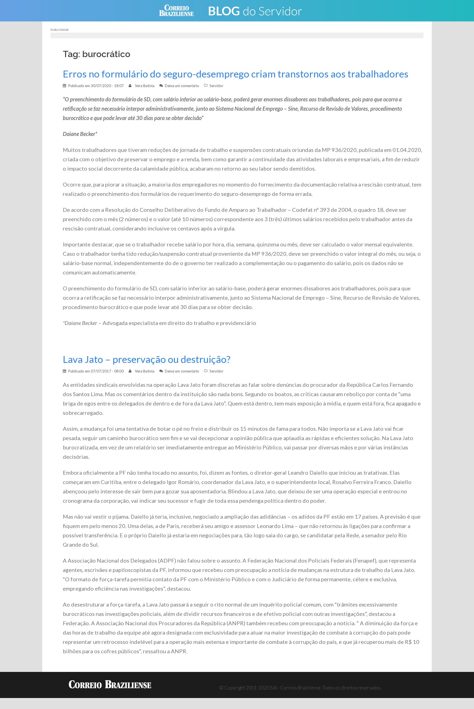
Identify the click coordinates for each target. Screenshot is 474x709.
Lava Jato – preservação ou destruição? (146, 359)
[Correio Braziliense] (180, 10)
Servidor (216, 86)
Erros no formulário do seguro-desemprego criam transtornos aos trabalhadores (235, 74)
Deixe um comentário (182, 86)
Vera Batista (144, 86)
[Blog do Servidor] (259, 10)
